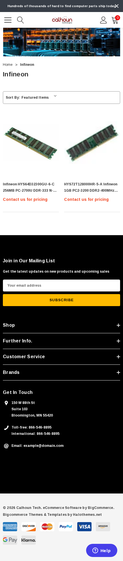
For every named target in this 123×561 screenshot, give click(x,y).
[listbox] (40, 98)
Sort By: (13, 98)
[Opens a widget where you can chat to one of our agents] (101, 551)
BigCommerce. (101, 508)
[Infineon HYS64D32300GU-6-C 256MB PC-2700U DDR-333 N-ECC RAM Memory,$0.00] (31, 143)
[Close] (117, 6)
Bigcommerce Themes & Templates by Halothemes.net (52, 515)
